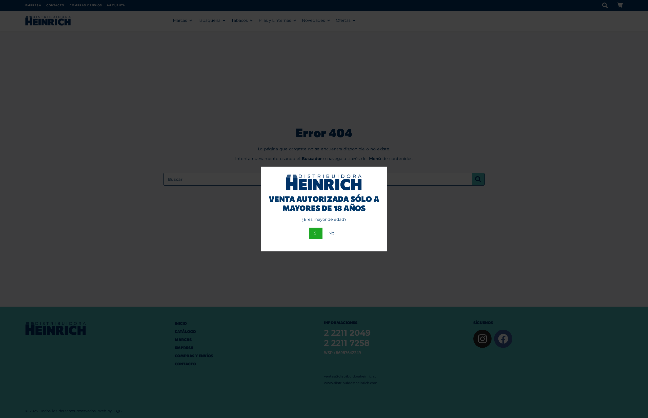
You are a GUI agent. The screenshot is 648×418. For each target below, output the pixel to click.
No (331, 233)
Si (315, 233)
